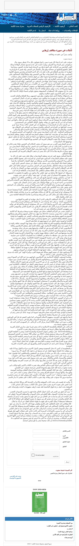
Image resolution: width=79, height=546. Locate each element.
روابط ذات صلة (54, 30)
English (4, 15)
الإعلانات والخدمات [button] (70, 30)
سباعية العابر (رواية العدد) (65, 531)
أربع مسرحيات (68, 537)
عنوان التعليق (66, 441)
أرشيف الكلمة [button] (59, 26)
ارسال (67, 462)
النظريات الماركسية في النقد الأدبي (63, 534)
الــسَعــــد (70, 529)
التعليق (64, 446)
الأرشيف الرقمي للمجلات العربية (38, 26)
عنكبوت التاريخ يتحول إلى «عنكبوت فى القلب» (60, 526)
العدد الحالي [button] (73, 26)
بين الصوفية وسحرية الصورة (65, 523)
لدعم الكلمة (31, 30)
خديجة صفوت (67, 59)
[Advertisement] (39, 5)
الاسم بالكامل (66, 431)
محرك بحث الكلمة (17, 26)
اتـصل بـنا (42, 30)
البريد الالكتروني (65, 436)
